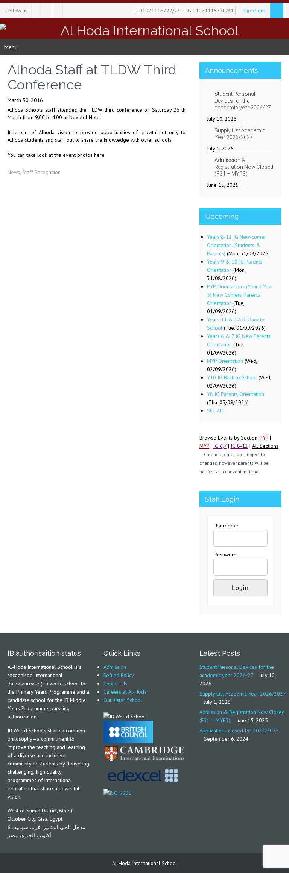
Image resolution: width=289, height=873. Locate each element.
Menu (11, 47)
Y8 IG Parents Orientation (235, 394)
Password (225, 555)
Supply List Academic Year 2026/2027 (239, 133)
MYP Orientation (225, 361)
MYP (204, 446)
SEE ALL (216, 410)
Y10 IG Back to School (232, 377)
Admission (114, 667)
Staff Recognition (41, 172)
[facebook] (36, 10)
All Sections (265, 446)
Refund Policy (118, 675)
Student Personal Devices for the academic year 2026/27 (242, 101)
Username (225, 526)
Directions (255, 10)
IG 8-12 (239, 446)
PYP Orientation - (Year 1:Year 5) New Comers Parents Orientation (240, 294)
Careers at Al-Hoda (125, 691)
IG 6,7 (220, 446)
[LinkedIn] (58, 10)
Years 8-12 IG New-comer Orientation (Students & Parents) (236, 245)
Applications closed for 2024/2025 (239, 730)
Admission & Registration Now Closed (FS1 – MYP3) (243, 167)
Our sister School (122, 700)
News (14, 172)
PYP (264, 437)
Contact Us (115, 683)
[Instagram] (47, 10)
